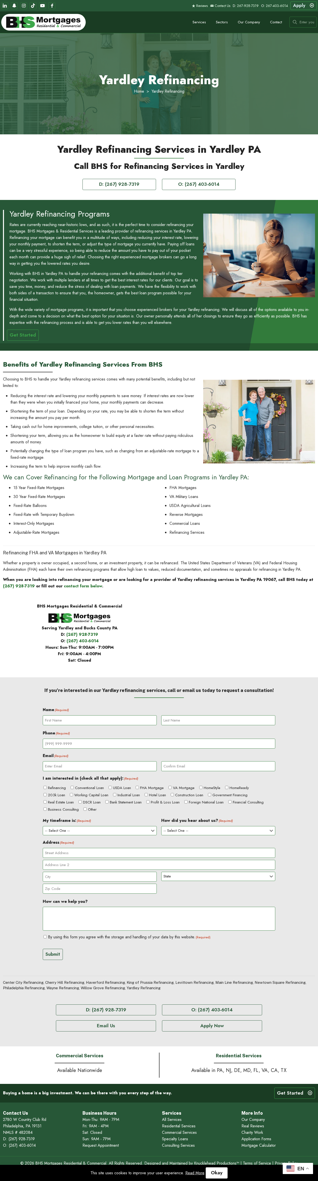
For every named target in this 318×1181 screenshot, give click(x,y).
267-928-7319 (248, 5)
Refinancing (57, 788)
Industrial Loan (129, 795)
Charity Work (252, 1132)
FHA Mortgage (152, 788)
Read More (194, 1173)
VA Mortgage (184, 788)
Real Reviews (252, 1126)
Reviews (201, 5)
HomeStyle (212, 788)
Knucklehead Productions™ (216, 1163)
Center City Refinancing (23, 982)
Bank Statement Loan (126, 802)
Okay (216, 1172)
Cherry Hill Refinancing (64, 982)
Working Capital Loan (91, 795)
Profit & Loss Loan (165, 802)
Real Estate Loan (61, 802)
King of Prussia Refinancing (150, 982)
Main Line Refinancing (234, 982)
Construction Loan (189, 795)
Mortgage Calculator (258, 1145)
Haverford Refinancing (105, 982)
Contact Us (222, 5)
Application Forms (256, 1139)
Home (139, 91)
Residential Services (179, 1126)
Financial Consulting (248, 802)
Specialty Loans (175, 1139)
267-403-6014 (277, 5)
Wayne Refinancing (62, 988)
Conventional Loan (89, 788)
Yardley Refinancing (143, 988)
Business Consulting (63, 809)
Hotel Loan (157, 795)
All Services (172, 1119)
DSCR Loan (92, 802)
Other (92, 809)
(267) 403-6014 (83, 641)
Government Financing (229, 795)
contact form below (83, 586)
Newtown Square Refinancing (280, 982)
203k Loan (56, 795)
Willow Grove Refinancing (103, 988)
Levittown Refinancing (194, 982)
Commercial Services (179, 1132)
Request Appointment (100, 1145)
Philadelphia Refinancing (24, 988)
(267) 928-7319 (19, 586)
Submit (52, 954)
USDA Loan (122, 788)
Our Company (253, 1119)
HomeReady (239, 788)
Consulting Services (178, 1145)
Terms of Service (257, 1163)
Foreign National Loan (206, 802)
